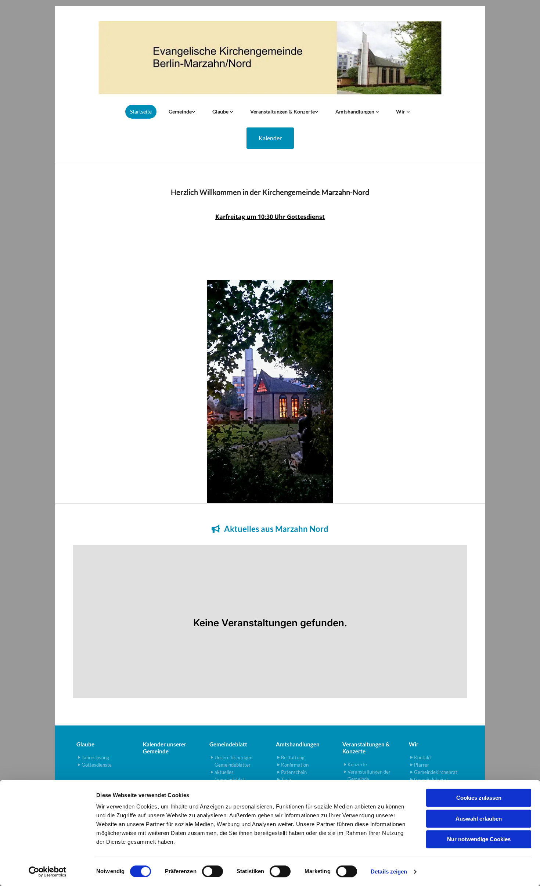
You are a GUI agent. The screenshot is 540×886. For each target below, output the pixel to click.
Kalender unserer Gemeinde (164, 747)
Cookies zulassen (478, 798)
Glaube (221, 111)
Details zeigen (389, 871)
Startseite (141, 111)
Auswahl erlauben (479, 818)
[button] (270, 138)
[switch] (212, 871)
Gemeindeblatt (228, 744)
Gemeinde (180, 111)
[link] (182, 112)
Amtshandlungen (355, 111)
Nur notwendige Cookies (479, 839)
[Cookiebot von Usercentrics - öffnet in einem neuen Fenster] (47, 871)
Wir (401, 111)
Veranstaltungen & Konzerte (282, 111)
